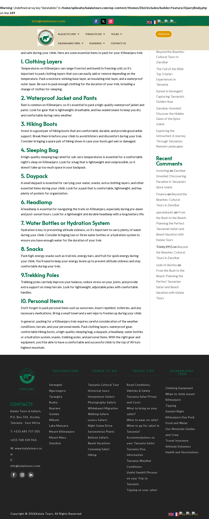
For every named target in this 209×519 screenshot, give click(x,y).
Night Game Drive (100, 425)
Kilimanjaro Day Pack (180, 417)
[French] (155, 22)
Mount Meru (57, 437)
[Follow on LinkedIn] (31, 475)
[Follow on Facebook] (96, 21)
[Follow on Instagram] (110, 21)
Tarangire (55, 396)
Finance (161, 194)
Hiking (92, 454)
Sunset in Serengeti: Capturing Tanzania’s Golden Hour (170, 96)
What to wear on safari (142, 420)
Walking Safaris (98, 414)
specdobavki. (164, 212)
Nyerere (55, 408)
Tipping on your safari (142, 490)
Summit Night (175, 411)
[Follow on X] (103, 21)
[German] (161, 22)
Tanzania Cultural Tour (103, 384)
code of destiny (166, 265)
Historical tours (98, 390)
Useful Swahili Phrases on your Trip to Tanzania (142, 478)
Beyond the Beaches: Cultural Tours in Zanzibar (170, 57)
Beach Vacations (99, 443)
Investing (162, 170)
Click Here (163, 34)
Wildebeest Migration (103, 408)
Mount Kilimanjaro (61, 431)
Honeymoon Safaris (101, 396)
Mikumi (54, 420)
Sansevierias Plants (101, 431)
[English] (149, 22)
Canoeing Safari (99, 449)
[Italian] (167, 22)
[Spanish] (173, 22)
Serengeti (55, 384)
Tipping (171, 405)
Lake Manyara (58, 425)
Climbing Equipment (179, 388)
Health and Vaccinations (182, 452)
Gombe (54, 414)
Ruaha (53, 402)
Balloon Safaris (98, 437)
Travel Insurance (177, 440)
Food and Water (177, 423)
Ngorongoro (57, 390)
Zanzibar (55, 443)
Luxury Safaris (97, 420)
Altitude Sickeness (178, 446)
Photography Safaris (102, 402)
